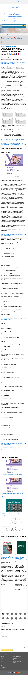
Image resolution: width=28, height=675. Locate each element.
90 (19, 618)
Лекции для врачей (17, 656)
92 (21, 618)
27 (11, 614)
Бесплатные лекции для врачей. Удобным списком (12, 449)
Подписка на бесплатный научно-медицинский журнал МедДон (14, 6)
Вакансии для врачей (14, 18)
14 (19, 613)
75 (24, 617)
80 (6, 618)
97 (12, 619)
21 (3, 614)
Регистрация (3, 663)
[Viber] (15, 54)
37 (24, 614)
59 (3, 617)
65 (11, 617)
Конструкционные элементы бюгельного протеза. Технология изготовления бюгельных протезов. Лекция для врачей (14, 495)
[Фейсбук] (9, 673)
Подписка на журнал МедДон (17, 662)
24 (7, 614)
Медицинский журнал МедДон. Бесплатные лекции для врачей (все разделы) (14, 13)
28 (12, 614)
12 (16, 613)
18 (24, 613)
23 (6, 614)
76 (25, 617)
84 (11, 618)
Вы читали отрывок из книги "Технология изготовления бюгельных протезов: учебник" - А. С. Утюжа (12, 140)
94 (24, 618)
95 (25, 618)
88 (16, 618)
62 (7, 617)
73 (21, 617)
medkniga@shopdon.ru (5, 669)
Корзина (2, 658)
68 (15, 617)
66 (12, 617)
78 (3, 618)
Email (2, 633)
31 (16, 614)
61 (6, 617)
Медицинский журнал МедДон (17, 659)
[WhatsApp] (9, 54)
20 (2, 614)
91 (20, 618)
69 (16, 617)
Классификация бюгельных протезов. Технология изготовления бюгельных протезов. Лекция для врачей (13, 475)
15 (20, 613)
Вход (2, 661)
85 (12, 618)
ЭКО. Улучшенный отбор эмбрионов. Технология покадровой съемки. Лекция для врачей (12, 514)
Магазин (2, 656)
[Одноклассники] (13, 54)
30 (15, 614)
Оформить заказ (4, 660)
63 (8, 617)
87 (15, 618)
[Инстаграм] (13, 673)
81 (7, 618)
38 (25, 614)
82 (8, 618)
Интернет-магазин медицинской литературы (10, 447)
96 (11, 619)
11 (15, 613)
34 (20, 614)
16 (21, 613)
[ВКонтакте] (11, 54)
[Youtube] (15, 673)
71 (19, 617)
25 (8, 614)
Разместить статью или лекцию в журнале (14, 9)
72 (20, 617)
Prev (3, 579)
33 (19, 614)
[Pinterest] (18, 54)
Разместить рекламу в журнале (15, 16)
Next (25, 579)
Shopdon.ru (6, 654)
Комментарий (4, 636)
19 (25, 613)
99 (15, 619)
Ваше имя (3, 626)
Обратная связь (4, 665)
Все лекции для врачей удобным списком (10, 46)
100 (16, 619)
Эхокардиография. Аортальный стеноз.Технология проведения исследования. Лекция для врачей (13, 533)
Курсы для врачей (15, 11)
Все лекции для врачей (7, 34)
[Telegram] (7, 54)
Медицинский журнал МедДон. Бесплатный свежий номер (14, 20)
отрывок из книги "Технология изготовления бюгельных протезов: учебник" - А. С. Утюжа (13, 62)
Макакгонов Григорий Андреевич (10, 57)
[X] (16, 54)
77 (2, 618)
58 (2, 617)
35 (21, 614)
